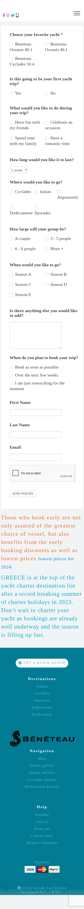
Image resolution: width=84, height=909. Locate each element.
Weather (42, 815)
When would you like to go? (35, 264)
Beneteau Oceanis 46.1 (56, 47)
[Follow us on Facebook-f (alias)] (4, 15)
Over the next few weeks (36, 375)
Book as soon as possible (36, 367)
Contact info (42, 836)
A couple (22, 238)
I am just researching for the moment (37, 386)
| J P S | (53, 892)
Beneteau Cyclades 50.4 (22, 61)
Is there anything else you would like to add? (43, 313)
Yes (18, 93)
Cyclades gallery (42, 780)
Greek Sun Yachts (50, 888)
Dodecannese (21, 212)
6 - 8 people (25, 248)
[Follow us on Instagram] (8, 15)
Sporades (42, 212)
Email (15, 447)
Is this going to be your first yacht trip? (41, 81)
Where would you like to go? (36, 182)
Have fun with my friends (25, 125)
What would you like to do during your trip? (41, 110)
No (52, 93)
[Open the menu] (77, 13)
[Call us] (18, 15)
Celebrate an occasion (58, 125)
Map (42, 759)
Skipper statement (42, 843)
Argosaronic (68, 197)
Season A (22, 274)
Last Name (20, 424)
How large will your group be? (38, 229)
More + (56, 248)
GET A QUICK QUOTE (44, 663)
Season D (58, 284)
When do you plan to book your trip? (44, 357)
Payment (42, 862)
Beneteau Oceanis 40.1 (21, 47)
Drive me (42, 829)
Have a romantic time (57, 140)
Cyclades (22, 191)
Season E (22, 294)
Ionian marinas (42, 773)
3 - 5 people (60, 238)
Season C (22, 284)
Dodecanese (42, 714)
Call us (42, 822)
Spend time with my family (23, 140)
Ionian (45, 191)
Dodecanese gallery (42, 787)
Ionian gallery (42, 765)
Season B (58, 274)
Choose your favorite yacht (36, 34)
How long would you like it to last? (42, 159)
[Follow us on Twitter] (13, 15)
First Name (20, 402)
